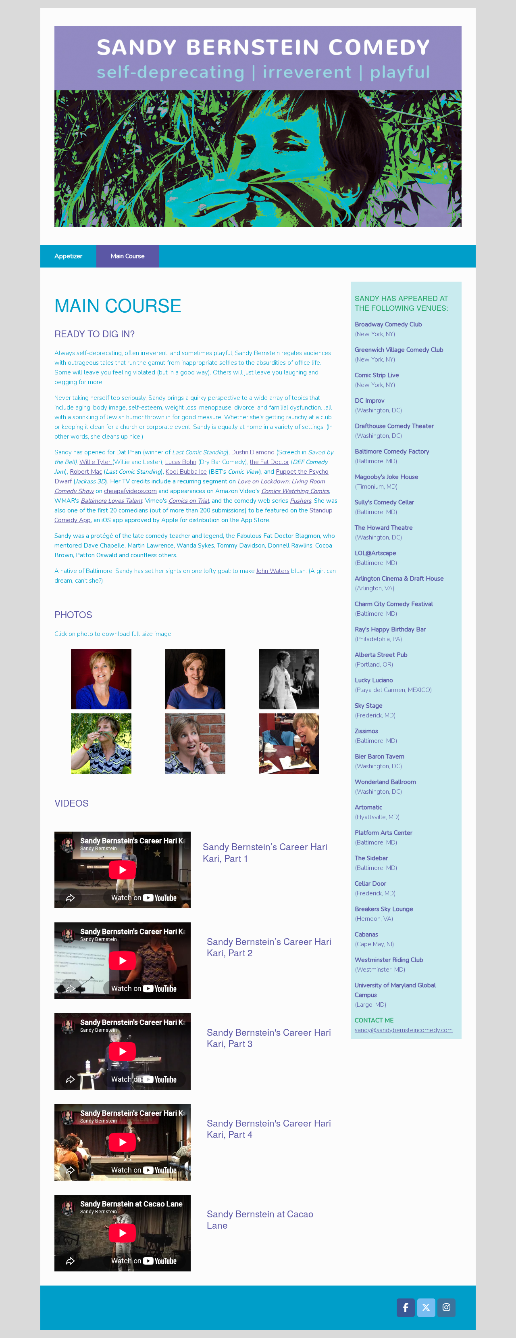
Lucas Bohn (180, 462)
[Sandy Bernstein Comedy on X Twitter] (426, 1307)
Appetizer (68, 256)
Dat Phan (129, 452)
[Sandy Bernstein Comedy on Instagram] (446, 1307)
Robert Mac (86, 472)
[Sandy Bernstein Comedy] (258, 126)
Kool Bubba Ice (186, 472)
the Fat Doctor (269, 462)
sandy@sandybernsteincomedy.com (404, 1030)
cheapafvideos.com (130, 491)
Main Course (127, 256)
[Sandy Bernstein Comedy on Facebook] (406, 1307)
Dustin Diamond (253, 452)
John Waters (272, 571)
